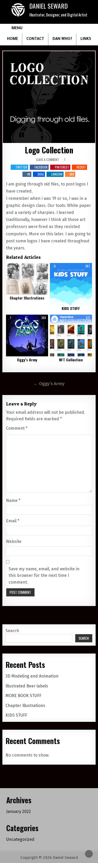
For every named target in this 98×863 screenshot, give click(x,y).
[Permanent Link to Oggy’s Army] (27, 336)
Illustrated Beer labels (26, 686)
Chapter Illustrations (27, 298)
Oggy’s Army (27, 359)
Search (12, 630)
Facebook (41, 167)
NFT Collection (71, 359)
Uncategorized (20, 839)
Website (13, 541)
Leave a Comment (47, 159)
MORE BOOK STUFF (23, 695)
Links (85, 39)
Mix (72, 174)
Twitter (21, 167)
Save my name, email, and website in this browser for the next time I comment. (44, 575)
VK (28, 174)
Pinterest (62, 167)
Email (12, 520)
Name (13, 500)
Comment (16, 428)
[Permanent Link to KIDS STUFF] (71, 284)
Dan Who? (62, 39)
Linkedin (56, 174)
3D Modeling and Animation (32, 676)
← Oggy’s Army (49, 383)
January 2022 (18, 811)
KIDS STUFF (71, 308)
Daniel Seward (48, 5)
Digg (41, 174)
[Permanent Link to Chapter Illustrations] (27, 279)
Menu (16, 29)
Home (12, 39)
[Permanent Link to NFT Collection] (71, 336)
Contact (35, 39)
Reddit (81, 167)
